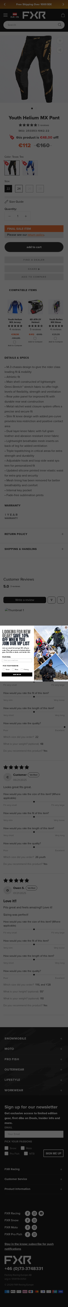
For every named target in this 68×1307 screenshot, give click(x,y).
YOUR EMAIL (6, 657)
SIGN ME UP (17, 674)
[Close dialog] (66, 627)
